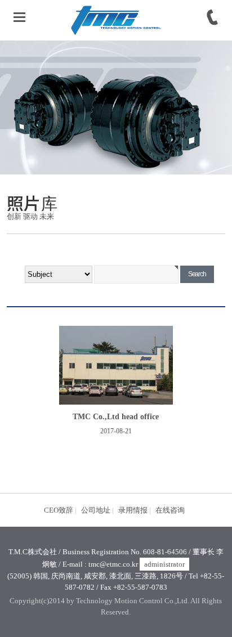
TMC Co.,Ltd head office (116, 416)
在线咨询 (170, 510)
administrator (164, 564)
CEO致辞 (58, 510)
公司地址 (95, 510)
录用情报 (133, 510)
